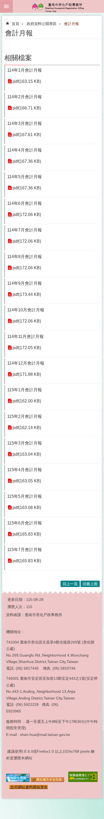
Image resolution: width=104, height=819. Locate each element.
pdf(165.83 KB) (27, 534)
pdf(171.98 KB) (27, 374)
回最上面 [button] (90, 584)
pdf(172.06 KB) (27, 214)
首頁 (15, 24)
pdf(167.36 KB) (27, 161)
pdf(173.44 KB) (27, 294)
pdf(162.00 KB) (27, 401)
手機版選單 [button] (6, 6)
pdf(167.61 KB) (27, 134)
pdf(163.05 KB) (27, 481)
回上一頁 (70, 584)
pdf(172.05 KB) (27, 347)
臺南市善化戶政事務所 (58, 6)
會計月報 (71, 24)
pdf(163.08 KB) (27, 507)
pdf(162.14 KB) (27, 427)
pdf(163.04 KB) (27, 454)
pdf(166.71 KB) (27, 108)
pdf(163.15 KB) (27, 81)
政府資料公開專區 (42, 24)
